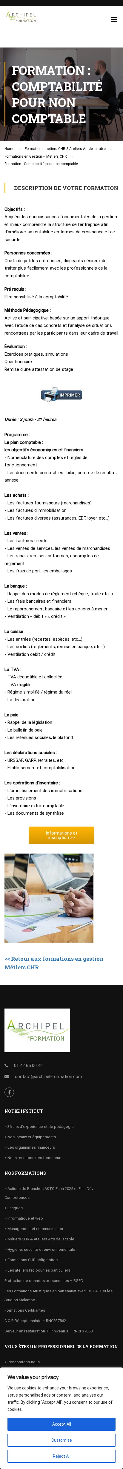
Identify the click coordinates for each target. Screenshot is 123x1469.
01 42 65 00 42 (28, 1065)
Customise (61, 1440)
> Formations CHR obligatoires (31, 1260)
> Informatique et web (23, 1218)
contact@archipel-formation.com (48, 1076)
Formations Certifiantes (24, 1310)
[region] (61, 1418)
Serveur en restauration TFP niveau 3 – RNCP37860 (48, 1331)
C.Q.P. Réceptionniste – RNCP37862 (35, 1320)
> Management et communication (33, 1228)
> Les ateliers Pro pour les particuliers (37, 1270)
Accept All (61, 1424)
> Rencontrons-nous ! (22, 1362)
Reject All (61, 1456)
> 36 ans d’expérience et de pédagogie (39, 1126)
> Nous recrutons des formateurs (33, 1157)
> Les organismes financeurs (29, 1147)
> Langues (13, 1208)
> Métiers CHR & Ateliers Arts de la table (39, 1239)
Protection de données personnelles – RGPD (43, 1280)
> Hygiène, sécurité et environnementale (39, 1249)
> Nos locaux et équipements (30, 1137)
